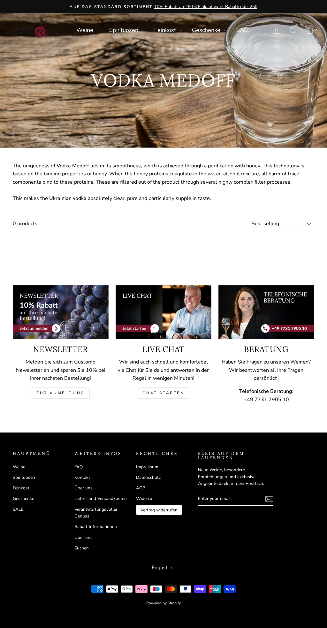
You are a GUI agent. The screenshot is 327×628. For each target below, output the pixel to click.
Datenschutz (148, 477)
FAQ (78, 467)
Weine (85, 30)
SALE (243, 30)
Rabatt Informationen (95, 527)
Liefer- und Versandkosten (100, 498)
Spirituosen (124, 30)
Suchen (81, 548)
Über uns (83, 488)
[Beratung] (266, 312)
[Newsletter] (61, 312)
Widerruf (145, 498)
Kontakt (82, 477)
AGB (140, 488)
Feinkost (166, 30)
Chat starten (163, 392)
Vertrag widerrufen (159, 510)
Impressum (147, 467)
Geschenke (207, 30)
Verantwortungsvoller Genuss (96, 512)
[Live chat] (163, 312)
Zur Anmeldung (60, 392)
